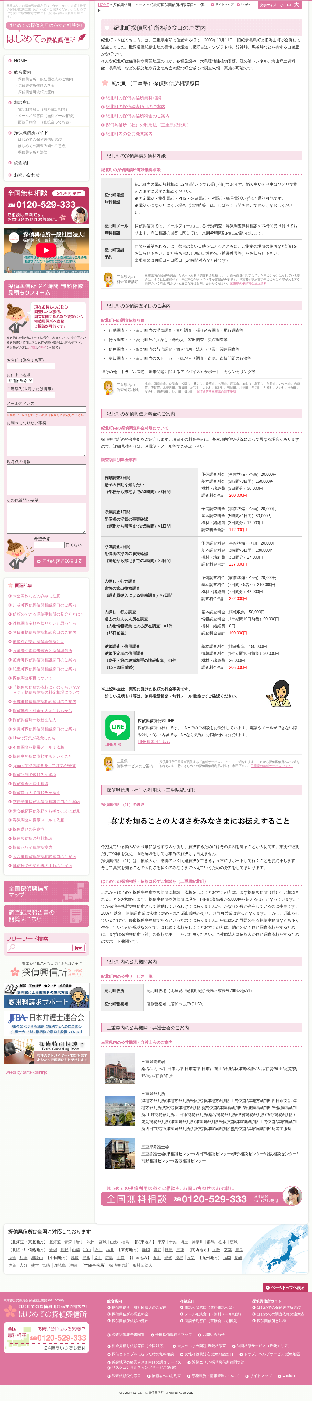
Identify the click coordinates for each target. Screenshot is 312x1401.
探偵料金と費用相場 (30, 784)
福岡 (227, 1257)
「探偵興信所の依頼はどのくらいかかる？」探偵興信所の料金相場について (46, 690)
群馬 (211, 1242)
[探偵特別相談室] (47, 1041)
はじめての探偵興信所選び (279, 1307)
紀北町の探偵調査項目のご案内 (135, 106)
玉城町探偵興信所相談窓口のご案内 (44, 701)
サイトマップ (224, 4)
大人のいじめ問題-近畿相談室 (201, 1346)
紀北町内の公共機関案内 (129, 133)
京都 (228, 1249)
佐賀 (12, 1265)
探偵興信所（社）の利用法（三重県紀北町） (148, 124)
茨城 (234, 1242)
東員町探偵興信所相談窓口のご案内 (44, 729)
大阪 (216, 1249)
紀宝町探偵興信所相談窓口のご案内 (44, 669)
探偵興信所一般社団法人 (34, 720)
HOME (20, 60)
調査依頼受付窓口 (126, 1376)
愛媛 (168, 1257)
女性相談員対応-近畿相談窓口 (209, 1354)
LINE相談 (113, 744)
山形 (114, 1242)
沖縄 (73, 1265)
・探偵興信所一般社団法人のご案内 (43, 79)
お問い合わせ (27, 174)
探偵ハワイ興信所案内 (32, 847)
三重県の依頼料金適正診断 (248, 283)
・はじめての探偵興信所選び (38, 139)
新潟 (53, 1249)
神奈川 (198, 1242)
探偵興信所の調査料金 (130, 1314)
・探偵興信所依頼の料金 (34, 85)
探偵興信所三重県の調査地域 (216, 391)
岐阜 (169, 1249)
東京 (161, 1242)
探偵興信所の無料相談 (32, 838)
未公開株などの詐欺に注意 (36, 596)
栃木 (222, 1242)
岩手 (80, 1242)
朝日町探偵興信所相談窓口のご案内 (44, 632)
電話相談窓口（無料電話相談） (210, 1307)
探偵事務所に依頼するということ (42, 756)
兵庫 (23, 1257)
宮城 (103, 1242)
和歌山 (37, 1257)
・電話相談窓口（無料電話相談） (41, 109)
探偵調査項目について (32, 678)
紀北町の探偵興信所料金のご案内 (138, 115)
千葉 (173, 1242)
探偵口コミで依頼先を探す (36, 792)
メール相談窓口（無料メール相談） (214, 1314)
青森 (68, 1242)
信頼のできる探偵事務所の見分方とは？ (48, 614)
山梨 (76, 1249)
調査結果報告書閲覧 (128, 1334)
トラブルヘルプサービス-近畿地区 (272, 1354)
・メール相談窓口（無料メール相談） (45, 116)
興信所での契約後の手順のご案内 (42, 865)
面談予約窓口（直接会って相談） (212, 1321)
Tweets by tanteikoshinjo (25, 1072)
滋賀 (12, 1257)
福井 (110, 1249)
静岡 (146, 1249)
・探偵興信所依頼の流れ (34, 92)
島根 (86, 1257)
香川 (157, 1257)
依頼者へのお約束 (166, 1376)
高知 (191, 1257)
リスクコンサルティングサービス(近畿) (144, 1367)
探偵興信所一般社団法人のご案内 (139, 1307)
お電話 (32, 347)
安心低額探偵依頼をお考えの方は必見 (46, 811)
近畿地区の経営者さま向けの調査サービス (146, 1362)
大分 (23, 1265)
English (246, 4)
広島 (109, 1257)
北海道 (55, 1242)
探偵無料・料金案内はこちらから (42, 710)
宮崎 (46, 1265)
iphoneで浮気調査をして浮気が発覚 (44, 765)
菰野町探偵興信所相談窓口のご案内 (44, 660)
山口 (121, 1257)
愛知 (157, 1249)
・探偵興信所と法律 (30, 152)
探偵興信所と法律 (271, 1321)
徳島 (179, 1257)
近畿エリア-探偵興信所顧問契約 (218, 1362)
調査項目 (22, 162)
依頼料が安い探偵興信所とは (38, 641)
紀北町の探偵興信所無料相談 (133, 97)
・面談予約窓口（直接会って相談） (43, 122)
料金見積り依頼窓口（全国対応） (139, 1346)
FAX (43, 347)
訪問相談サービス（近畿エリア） (264, 1346)
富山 (87, 1249)
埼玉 (184, 1242)
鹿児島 (60, 1265)
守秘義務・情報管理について (215, 1376)
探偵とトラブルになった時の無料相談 (143, 1354)
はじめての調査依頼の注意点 (280, 1314)
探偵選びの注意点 (28, 829)
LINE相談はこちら (154, 741)
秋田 (91, 1242)
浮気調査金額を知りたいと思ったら (44, 623)
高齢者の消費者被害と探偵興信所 (42, 650)
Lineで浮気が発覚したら (34, 738)
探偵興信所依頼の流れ (130, 1321)
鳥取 (75, 1257)
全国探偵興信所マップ (173, 1334)
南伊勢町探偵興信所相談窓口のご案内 (46, 801)
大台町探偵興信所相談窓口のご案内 (44, 856)
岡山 (98, 1257)
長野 (64, 1249)
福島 (125, 1242)
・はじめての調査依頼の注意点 (40, 146)
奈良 (239, 1249)
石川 (99, 1249)
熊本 (35, 1265)
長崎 (238, 1257)
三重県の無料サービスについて (272, 766)
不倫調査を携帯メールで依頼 (38, 747)
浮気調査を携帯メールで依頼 (38, 820)
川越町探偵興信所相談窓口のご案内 (44, 605)
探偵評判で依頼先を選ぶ (34, 774)
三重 (180, 1249)
